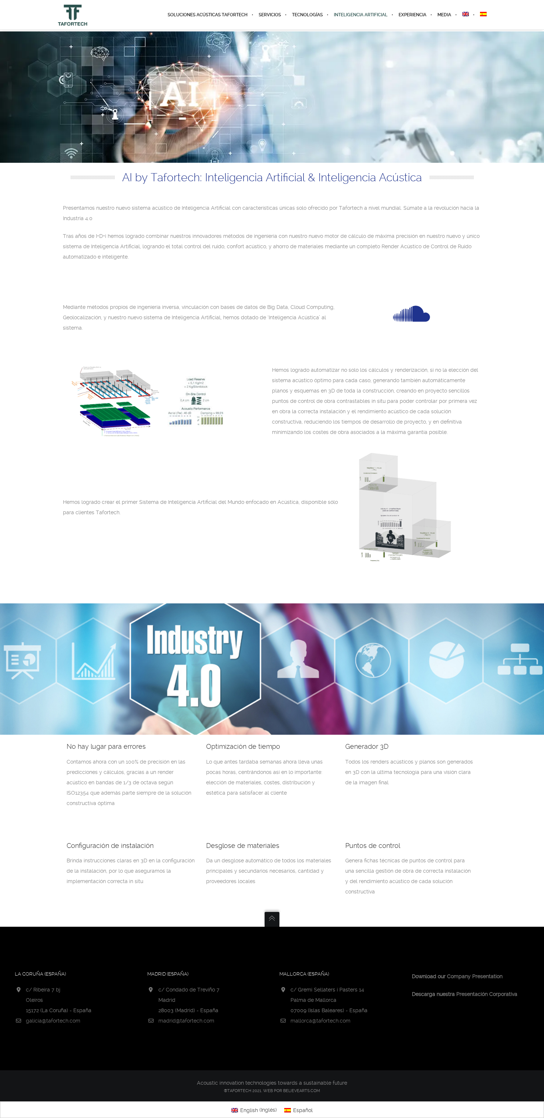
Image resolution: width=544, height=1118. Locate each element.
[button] (15, 1103)
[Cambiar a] (465, 15)
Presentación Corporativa (486, 994)
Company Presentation (475, 976)
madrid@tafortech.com (186, 1021)
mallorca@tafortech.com (320, 1021)
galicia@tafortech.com (53, 1021)
